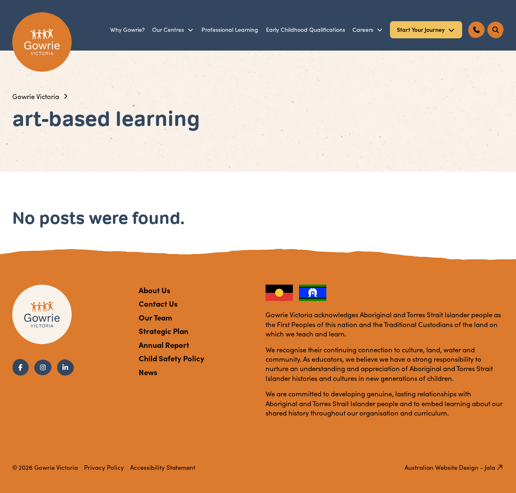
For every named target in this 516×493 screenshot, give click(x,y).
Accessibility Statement (162, 467)
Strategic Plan (163, 330)
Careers (362, 29)
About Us (155, 290)
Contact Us (158, 303)
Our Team (155, 317)
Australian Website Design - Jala (450, 467)
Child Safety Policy (171, 358)
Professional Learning (230, 29)
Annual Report (164, 344)
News (148, 372)
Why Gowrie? (127, 29)
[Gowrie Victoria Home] (42, 42)
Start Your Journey (421, 29)
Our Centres (168, 29)
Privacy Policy (104, 467)
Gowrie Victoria (35, 96)
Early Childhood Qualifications (305, 29)
